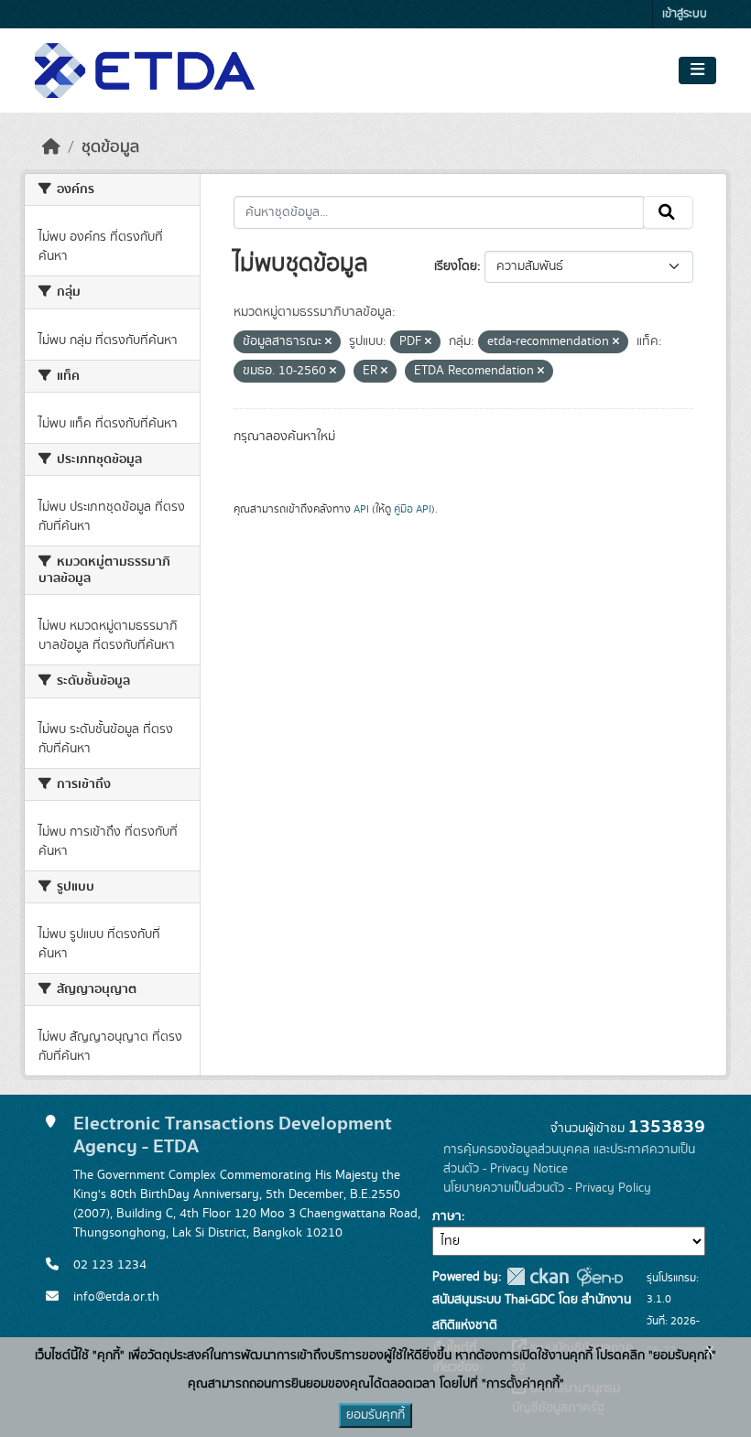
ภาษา (447, 1216)
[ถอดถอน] (328, 342)
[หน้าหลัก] (51, 147)
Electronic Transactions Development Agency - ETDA (232, 1134)
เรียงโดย (455, 266)
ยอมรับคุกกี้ (375, 1415)
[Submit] (668, 212)
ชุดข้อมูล (110, 147)
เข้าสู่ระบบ (684, 14)
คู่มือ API (412, 509)
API (361, 509)
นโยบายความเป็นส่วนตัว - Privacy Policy (547, 1188)
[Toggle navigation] (697, 70)
